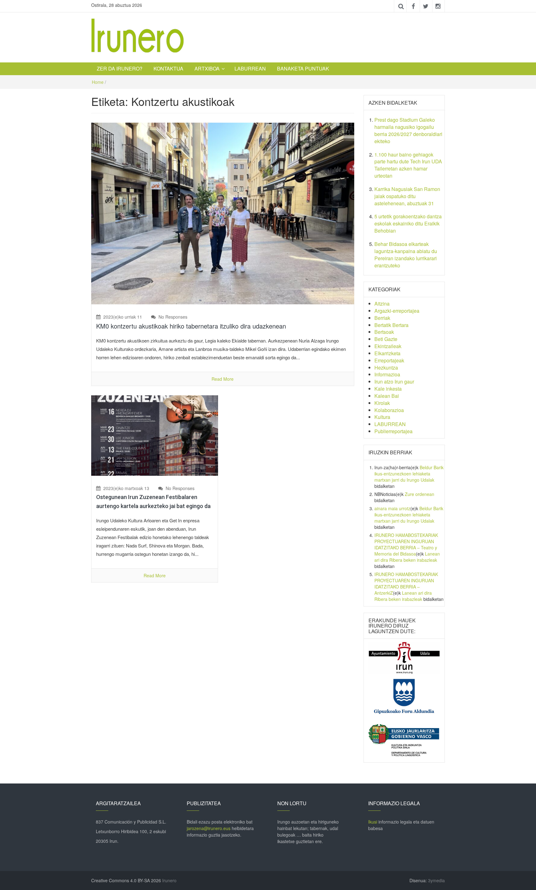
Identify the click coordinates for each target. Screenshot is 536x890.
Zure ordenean (419, 494)
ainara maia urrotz (392, 508)
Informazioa (387, 374)
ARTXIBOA (207, 68)
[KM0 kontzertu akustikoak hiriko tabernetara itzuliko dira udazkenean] (222, 213)
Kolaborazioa (389, 410)
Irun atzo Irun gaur (394, 381)
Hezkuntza (386, 367)
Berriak (382, 317)
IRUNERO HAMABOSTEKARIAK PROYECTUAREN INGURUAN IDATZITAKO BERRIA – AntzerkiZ (406, 583)
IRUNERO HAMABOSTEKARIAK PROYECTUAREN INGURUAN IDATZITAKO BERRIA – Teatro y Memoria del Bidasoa (406, 544)
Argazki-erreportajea (396, 310)
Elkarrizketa (387, 353)
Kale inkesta (388, 388)
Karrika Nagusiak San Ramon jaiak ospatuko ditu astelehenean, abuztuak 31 (407, 196)
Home (98, 82)
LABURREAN (250, 68)
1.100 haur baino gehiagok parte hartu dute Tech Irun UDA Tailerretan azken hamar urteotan (408, 165)
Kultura (382, 416)
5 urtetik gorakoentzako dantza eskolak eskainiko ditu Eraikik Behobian (408, 223)
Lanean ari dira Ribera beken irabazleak (407, 557)
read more (223, 379)
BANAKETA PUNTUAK (303, 68)
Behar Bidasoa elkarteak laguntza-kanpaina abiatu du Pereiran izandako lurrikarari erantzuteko (405, 254)
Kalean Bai (386, 395)
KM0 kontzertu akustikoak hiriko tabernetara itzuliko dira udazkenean (191, 325)
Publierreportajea (393, 431)
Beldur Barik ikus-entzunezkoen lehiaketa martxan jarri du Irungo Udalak (409, 473)
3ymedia (436, 880)
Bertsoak (384, 331)
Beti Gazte (385, 339)
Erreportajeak (389, 360)
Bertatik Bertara (391, 325)
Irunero (169, 880)
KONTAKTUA (168, 68)
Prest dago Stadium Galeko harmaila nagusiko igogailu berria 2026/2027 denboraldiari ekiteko (408, 130)
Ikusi (372, 822)
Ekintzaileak (387, 346)
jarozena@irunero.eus (208, 828)
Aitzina (382, 303)
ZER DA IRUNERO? (119, 68)
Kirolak (382, 402)
